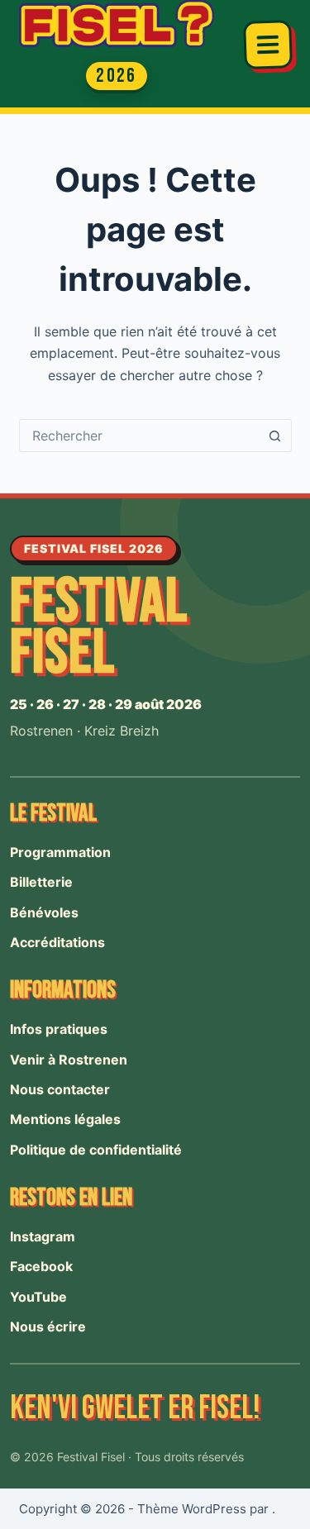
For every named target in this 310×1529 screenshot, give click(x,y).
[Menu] (268, 44)
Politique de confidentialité (96, 1149)
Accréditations (57, 942)
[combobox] (140, 435)
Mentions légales (65, 1119)
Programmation (60, 852)
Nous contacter (60, 1089)
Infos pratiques (58, 1029)
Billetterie (41, 882)
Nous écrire (48, 1326)
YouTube (38, 1296)
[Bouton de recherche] (275, 435)
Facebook (41, 1266)
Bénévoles (44, 912)
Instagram (42, 1236)
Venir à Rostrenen (68, 1059)
